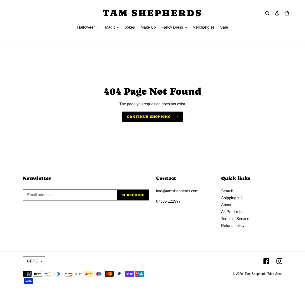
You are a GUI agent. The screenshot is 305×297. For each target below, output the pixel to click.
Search (227, 191)
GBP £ (32, 261)
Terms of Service (235, 219)
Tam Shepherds (152, 12)
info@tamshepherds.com (177, 191)
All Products (231, 212)
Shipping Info (232, 198)
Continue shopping (149, 116)
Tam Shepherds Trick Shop (263, 274)
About (226, 205)
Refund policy (232, 226)
